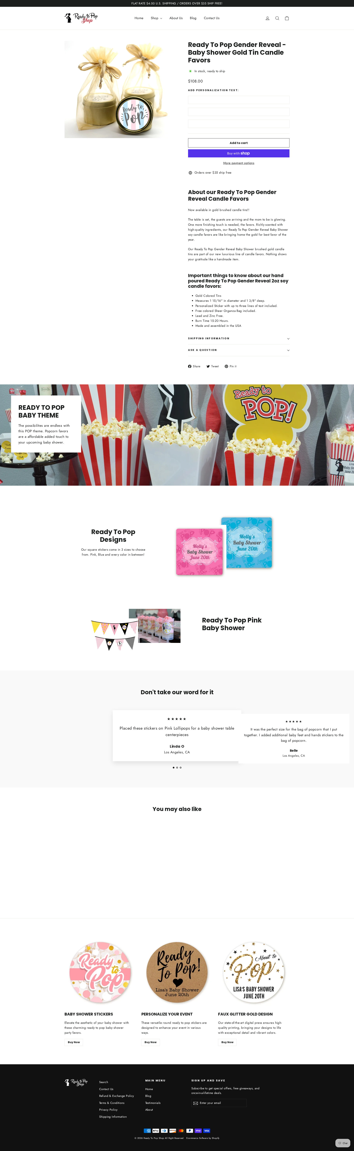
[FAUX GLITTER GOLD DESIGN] (253, 972)
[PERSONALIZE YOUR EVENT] (177, 972)
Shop (155, 18)
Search (103, 1082)
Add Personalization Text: (213, 90)
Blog (193, 18)
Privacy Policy (108, 1110)
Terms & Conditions (111, 1103)
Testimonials (153, 1103)
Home (139, 18)
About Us (176, 18)
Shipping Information (113, 1117)
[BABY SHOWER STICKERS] (100, 972)
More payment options (238, 163)
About (149, 1110)
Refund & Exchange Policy (116, 1096)
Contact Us (211, 18)
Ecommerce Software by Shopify (202, 1138)
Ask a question (202, 350)
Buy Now (74, 1042)
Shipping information (208, 338)
